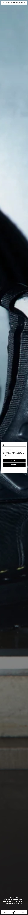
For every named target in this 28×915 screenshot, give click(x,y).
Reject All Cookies (14, 468)
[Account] (3, 3)
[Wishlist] (25, 3)
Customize (13, 464)
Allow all (14, 460)
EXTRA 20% (9, 2)
